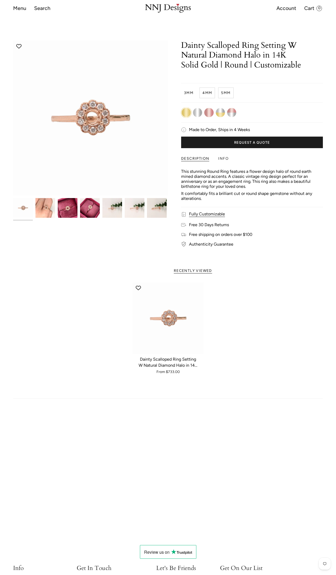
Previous (13, 118)
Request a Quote (252, 142)
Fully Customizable (207, 213)
